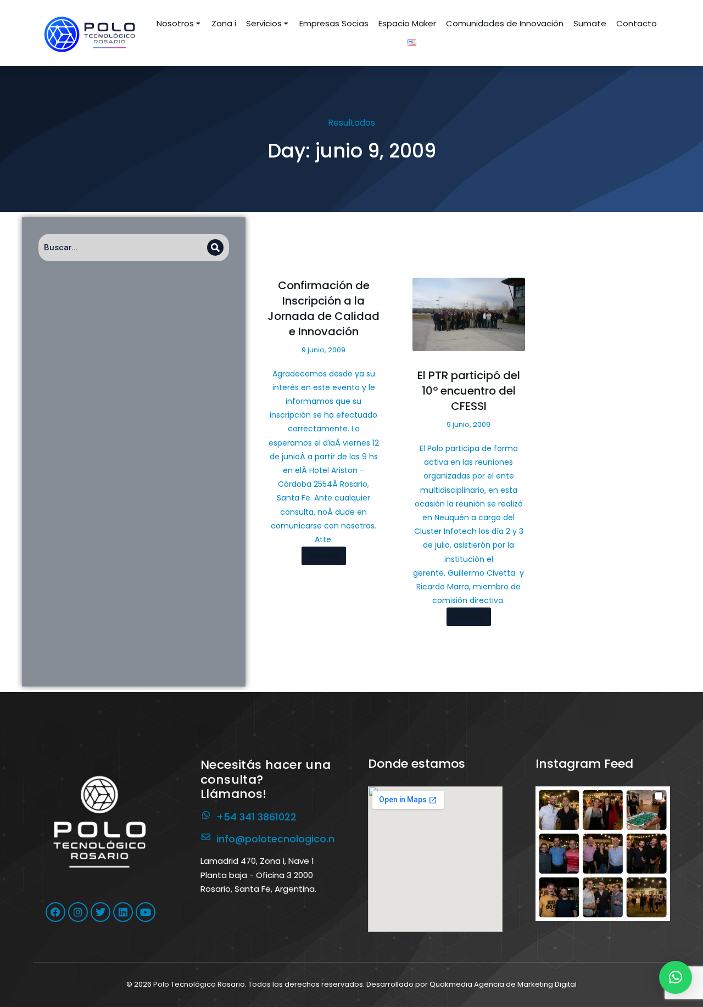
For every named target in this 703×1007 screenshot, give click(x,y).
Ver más (323, 555)
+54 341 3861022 (256, 817)
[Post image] (468, 314)
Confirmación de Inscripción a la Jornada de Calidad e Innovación (323, 308)
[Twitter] (100, 912)
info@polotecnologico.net (280, 839)
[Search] (215, 247)
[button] (602, 853)
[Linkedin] (123, 912)
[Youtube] (145, 912)
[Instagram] (78, 912)
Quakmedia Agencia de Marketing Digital (503, 984)
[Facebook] (55, 912)
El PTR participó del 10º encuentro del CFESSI (468, 391)
